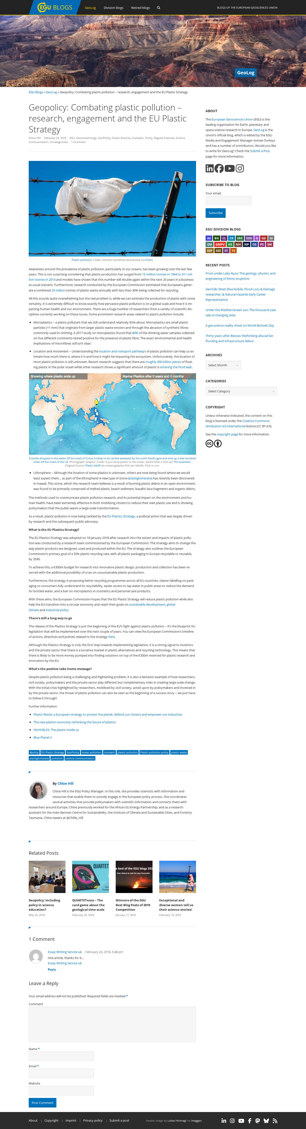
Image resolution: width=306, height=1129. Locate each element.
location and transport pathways (122, 351)
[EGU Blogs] (55, 14)
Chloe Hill (35, 138)
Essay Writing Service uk (65, 952)
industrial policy (57, 610)
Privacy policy (93, 1120)
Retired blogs (140, 7)
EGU (72, 138)
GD (264, 238)
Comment (36, 1004)
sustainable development (147, 604)
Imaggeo (196, 1120)
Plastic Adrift (93, 465)
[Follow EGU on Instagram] (232, 1121)
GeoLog (90, 7)
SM (269, 244)
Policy (149, 138)
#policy (34, 752)
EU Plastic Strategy (52, 752)
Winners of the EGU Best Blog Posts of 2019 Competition (133, 905)
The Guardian (182, 462)
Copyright (51, 1120)
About (33, 1120)
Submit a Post (260, 151)
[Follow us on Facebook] (219, 168)
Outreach (138, 138)
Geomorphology (86, 138)
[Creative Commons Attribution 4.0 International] (209, 446)
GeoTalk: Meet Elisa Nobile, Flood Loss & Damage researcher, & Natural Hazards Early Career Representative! (240, 294)
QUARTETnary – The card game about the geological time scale (88, 905)
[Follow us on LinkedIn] (210, 168)
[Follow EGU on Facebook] (249, 1121)
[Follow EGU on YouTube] (241, 1121)
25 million (58, 290)
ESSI (249, 238)
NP (246, 244)
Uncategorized (59, 142)
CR (232, 238)
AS (209, 238)
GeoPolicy (104, 138)
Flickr (148, 260)
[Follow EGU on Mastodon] (257, 1121)
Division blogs (113, 7)
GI (271, 238)
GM (209, 244)
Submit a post (119, 1120)
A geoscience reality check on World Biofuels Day (240, 325)
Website (34, 1083)
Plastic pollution (82, 260)
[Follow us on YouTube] (229, 168)
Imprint (71, 1120)
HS (230, 244)
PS (262, 244)
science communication (80, 758)
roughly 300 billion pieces (163, 362)
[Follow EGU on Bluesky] (266, 1121)
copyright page (227, 434)
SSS (218, 250)
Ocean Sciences (121, 138)
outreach (109, 752)
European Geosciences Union (256, 7)
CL (224, 238)
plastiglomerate (140, 478)
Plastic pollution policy (154, 752)
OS (254, 244)
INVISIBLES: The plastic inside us (56, 730)
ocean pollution (91, 752)
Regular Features (164, 138)
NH (238, 244)
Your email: (213, 193)
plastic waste (179, 752)
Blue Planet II (43, 737)
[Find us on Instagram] (240, 168)
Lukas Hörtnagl (177, 1120)
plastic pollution (128, 752)
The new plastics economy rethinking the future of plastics (74, 722)
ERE (240, 238)
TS (233, 250)
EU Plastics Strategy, (121, 516)
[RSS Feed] (275, 1121)
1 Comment (78, 142)
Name (33, 1049)
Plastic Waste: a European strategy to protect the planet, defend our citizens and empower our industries (107, 714)
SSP (209, 250)
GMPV (220, 244)
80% (135, 333)
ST (226, 250)
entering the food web (176, 367)
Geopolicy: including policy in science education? (44, 905)
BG (216, 238)
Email (32, 1066)
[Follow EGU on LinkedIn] (224, 1121)
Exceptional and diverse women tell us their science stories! (176, 905)
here (111, 637)
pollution (57, 758)
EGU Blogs (36, 92)
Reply (52, 969)
